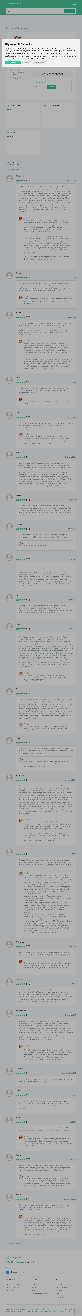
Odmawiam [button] (26, 62)
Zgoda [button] (13, 62)
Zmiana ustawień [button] (38, 62)
